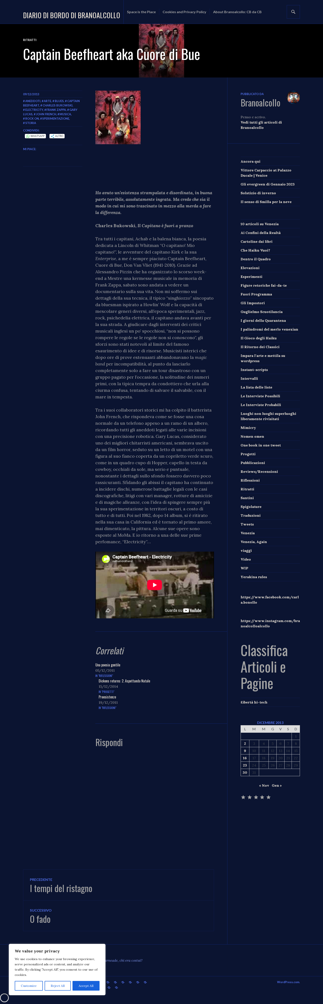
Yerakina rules (254, 577)
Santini (247, 498)
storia (30, 123)
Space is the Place (141, 12)
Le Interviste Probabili (261, 405)
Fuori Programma (256, 294)
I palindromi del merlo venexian (269, 329)
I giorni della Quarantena (263, 320)
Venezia (248, 533)
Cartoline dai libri (256, 241)
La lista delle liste (256, 387)
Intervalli (249, 378)
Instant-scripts (254, 369)
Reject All (58, 986)
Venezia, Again (254, 542)
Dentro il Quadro (256, 259)
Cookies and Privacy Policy (184, 12)
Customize (29, 986)
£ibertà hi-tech (254, 702)
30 (245, 772)
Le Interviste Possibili (260, 396)
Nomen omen (252, 436)
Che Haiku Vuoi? (255, 250)
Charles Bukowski (58, 105)
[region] (57, 969)
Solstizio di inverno (258, 193)
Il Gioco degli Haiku (259, 338)
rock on (32, 118)
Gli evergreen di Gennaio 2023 (268, 184)
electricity (34, 110)
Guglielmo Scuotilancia (262, 311)
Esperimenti (251, 276)
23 (245, 765)
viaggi (246, 550)
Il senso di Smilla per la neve (266, 202)
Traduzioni (251, 515)
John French (46, 114)
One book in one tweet (261, 445)
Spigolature (251, 506)
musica (65, 114)
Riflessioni (250, 480)
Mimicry (248, 427)
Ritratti (29, 40)
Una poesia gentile (107, 665)
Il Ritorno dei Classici (260, 347)
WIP (244, 568)
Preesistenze (107, 697)
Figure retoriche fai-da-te (264, 285)
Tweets (247, 524)
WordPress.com (288, 982)
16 (245, 758)
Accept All (86, 986)
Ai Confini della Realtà (261, 232)
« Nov (264, 785)
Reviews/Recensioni (259, 471)
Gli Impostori (253, 303)
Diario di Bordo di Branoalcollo (71, 15)
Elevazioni (250, 268)
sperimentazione (55, 118)
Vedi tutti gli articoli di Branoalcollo (261, 125)
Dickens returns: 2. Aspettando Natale (124, 681)
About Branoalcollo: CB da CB (237, 12)
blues (59, 101)
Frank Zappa (56, 110)
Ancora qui (250, 161)
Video (246, 559)
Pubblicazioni (253, 463)
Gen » (277, 785)
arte (47, 101)
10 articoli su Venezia (260, 224)
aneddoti (32, 101)
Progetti (248, 454)
